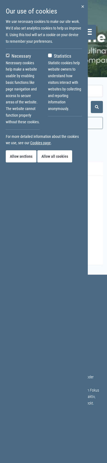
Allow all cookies (54, 156)
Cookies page (40, 143)
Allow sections (21, 156)
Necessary (21, 56)
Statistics (62, 56)
